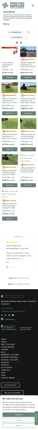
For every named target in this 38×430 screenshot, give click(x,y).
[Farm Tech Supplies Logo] (13, 3)
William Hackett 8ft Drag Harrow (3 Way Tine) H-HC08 (28, 65)
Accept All (19, 415)
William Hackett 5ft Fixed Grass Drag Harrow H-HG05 (28, 170)
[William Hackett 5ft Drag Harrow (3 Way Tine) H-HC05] (28, 84)
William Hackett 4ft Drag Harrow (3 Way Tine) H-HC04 (9, 136)
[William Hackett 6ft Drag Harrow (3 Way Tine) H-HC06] (10, 84)
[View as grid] (17, 43)
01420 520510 (6, 308)
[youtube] (13, 315)
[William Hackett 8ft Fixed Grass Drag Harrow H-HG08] (28, 119)
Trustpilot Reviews (23, 284)
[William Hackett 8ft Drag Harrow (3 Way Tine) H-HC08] (28, 48)
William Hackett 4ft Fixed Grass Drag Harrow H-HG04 (9, 206)
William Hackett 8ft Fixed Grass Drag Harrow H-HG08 (28, 136)
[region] (19, 412)
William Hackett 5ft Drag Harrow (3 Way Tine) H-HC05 (28, 100)
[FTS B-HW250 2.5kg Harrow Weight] (10, 48)
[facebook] (2, 315)
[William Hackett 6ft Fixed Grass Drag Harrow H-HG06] (10, 155)
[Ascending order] (28, 32)
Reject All (19, 425)
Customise (19, 420)
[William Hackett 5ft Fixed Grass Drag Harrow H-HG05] (28, 155)
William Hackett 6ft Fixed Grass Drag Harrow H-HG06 (9, 172)
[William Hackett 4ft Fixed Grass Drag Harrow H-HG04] (10, 191)
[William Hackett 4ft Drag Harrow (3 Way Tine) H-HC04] (10, 119)
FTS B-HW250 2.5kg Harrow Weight (7, 65)
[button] (19, 24)
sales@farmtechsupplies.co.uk (13, 311)
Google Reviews (22, 278)
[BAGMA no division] (8, 326)
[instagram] (9, 315)
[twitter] (5, 315)
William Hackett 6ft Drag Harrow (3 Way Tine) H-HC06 (9, 100)
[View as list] (21, 43)
